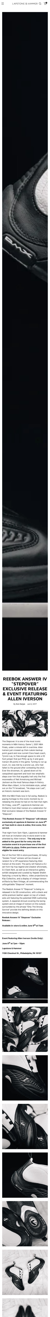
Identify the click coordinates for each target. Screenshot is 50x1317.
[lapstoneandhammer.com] (25, 3)
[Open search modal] (40, 3)
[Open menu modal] (2, 3)
